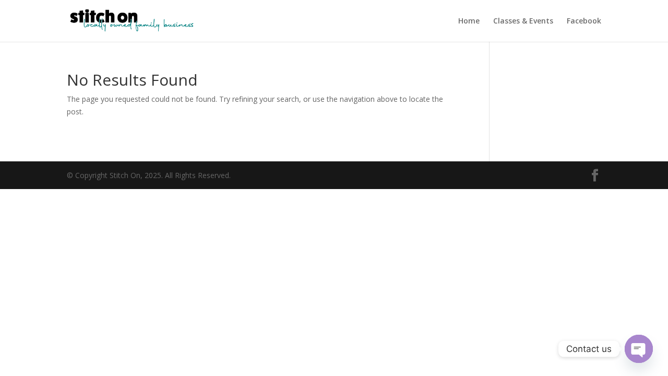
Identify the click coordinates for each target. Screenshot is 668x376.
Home (469, 21)
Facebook (584, 21)
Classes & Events (523, 21)
